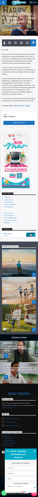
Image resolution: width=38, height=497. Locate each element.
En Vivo (34, 2)
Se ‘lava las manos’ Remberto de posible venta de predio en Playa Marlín (18, 370)
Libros (27, 106)
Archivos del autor (19, 123)
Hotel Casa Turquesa (10, 220)
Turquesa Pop (8, 200)
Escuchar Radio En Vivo (9, 407)
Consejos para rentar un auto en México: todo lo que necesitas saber (18, 317)
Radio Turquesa (18, 30)
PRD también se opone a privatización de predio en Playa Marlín (18, 348)
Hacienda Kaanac (9, 215)
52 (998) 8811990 (10, 422)
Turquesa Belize (9, 202)
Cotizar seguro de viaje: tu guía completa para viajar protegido (19, 262)
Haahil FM (7, 197)
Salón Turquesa (8, 213)
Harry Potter (18, 106)
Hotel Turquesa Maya (10, 218)
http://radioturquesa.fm (12, 418)
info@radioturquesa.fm (12, 425)
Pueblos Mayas (7, 234)
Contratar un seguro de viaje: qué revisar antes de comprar (18, 289)
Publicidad (7, 222)
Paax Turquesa (8, 207)
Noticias (19, 11)
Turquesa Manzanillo (10, 204)
